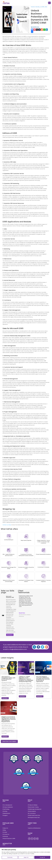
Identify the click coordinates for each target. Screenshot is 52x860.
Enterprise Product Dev (34, 817)
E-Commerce (32, 813)
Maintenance (7, 813)
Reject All (26, 857)
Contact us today (7, 524)
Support (6, 815)
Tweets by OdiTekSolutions (34, 828)
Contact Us (6, 834)
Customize (9, 857)
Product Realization (8, 807)
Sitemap (6, 836)
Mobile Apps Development (35, 809)
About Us (6, 828)
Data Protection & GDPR (9, 838)
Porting (5, 811)
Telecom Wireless (33, 805)
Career (5, 832)
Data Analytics (32, 811)
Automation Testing (33, 807)
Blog (5, 830)
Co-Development (8, 805)
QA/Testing (6, 809)
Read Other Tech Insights (9, 741)
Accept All (42, 857)
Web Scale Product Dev (34, 815)
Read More (9, 634)
